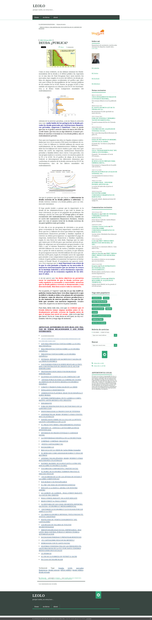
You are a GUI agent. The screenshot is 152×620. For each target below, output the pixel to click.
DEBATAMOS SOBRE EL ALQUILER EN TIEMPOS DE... (103, 280)
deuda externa (43, 579)
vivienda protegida (97, 309)
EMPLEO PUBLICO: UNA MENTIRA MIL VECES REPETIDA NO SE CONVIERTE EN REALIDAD (60, 27)
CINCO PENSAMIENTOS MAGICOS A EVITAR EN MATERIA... (104, 98)
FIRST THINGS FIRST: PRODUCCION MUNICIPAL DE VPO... (103, 242)
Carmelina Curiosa (99, 278)
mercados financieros (75, 578)
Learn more (88, 618)
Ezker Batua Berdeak (99, 301)
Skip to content (5, 1)
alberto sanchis (97, 253)
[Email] (104, 354)
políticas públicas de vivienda (101, 316)
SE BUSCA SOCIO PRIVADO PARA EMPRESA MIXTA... (103, 162)
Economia (57, 578)
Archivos (46, 17)
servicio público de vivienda (100, 305)
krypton (95, 266)
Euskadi (94, 312)
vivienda (106, 298)
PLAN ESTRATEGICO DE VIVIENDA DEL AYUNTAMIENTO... (103, 268)
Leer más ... (95, 48)
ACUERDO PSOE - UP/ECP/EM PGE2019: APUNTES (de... (102, 183)
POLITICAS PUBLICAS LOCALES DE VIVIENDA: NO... (104, 172)
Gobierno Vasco (97, 319)
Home (36, 17)
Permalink (43, 578)
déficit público (51, 579)
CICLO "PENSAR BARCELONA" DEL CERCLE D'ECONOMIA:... (104, 151)
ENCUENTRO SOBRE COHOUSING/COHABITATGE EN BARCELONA (103, 195)
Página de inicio (61, 24)
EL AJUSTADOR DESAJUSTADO (47, 24)
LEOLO (39, 5)
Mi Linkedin (95, 68)
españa (66, 578)
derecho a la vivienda (98, 323)
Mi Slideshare (96, 84)
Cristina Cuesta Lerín (100, 226)
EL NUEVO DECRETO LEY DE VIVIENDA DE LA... (103, 108)
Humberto (96, 214)
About (55, 17)
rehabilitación (96, 298)
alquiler (108, 309)
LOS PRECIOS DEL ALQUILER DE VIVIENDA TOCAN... (103, 130)
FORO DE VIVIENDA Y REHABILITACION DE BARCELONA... (104, 119)
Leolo (94, 241)
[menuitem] (36, 17)
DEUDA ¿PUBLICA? (53, 43)
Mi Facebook (95, 78)
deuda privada (68, 579)
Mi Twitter (95, 73)
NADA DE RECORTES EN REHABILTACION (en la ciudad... (104, 140)
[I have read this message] (150, 618)
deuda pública (60, 579)
